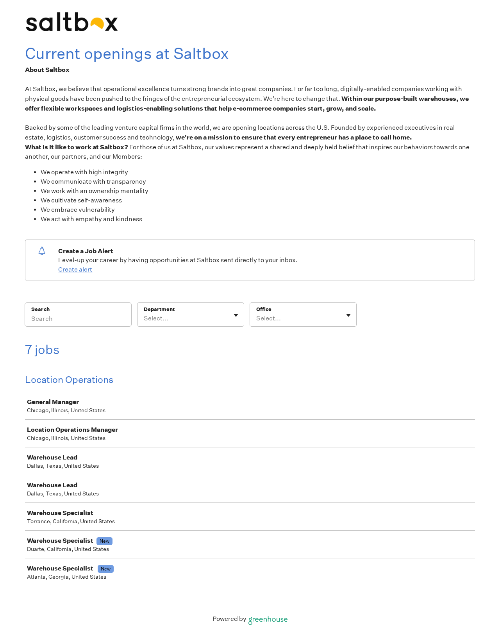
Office (263, 309)
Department (159, 309)
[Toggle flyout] (236, 315)
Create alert (75, 269)
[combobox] (144, 318)
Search (40, 309)
